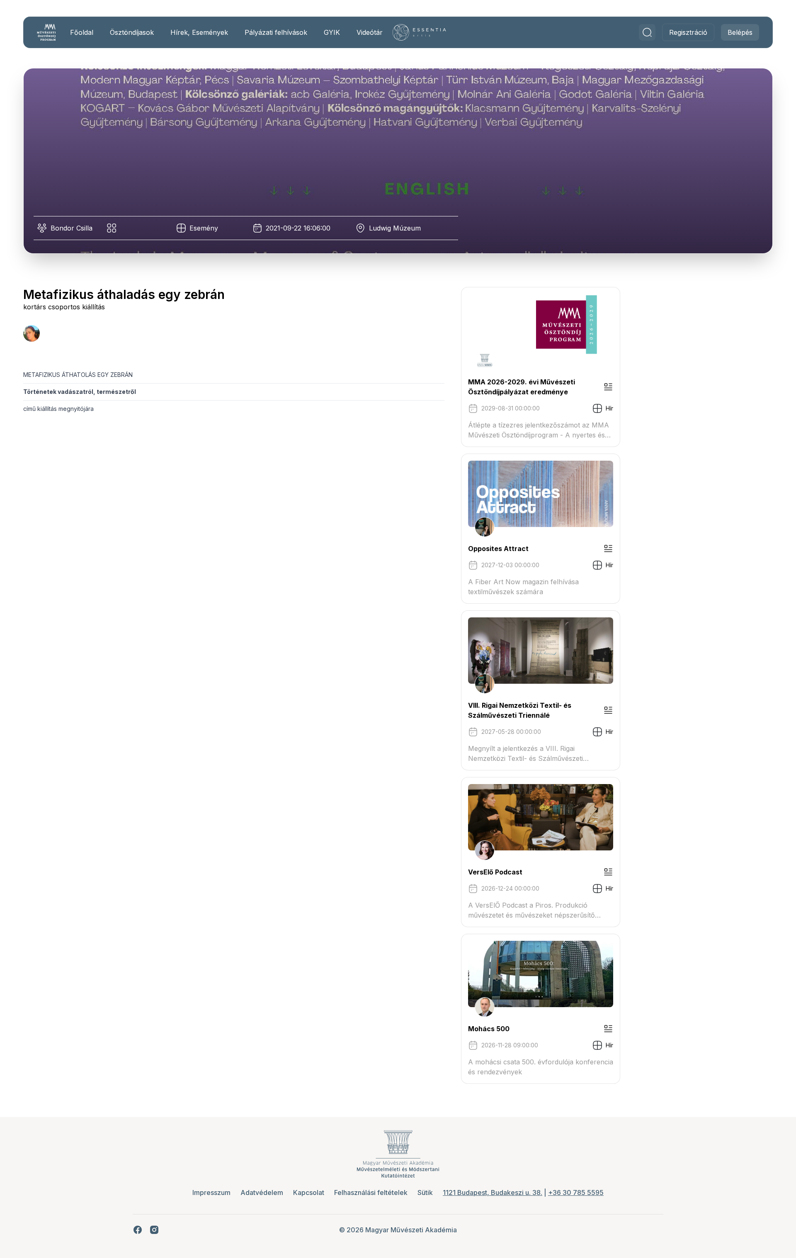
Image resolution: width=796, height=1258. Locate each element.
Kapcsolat (308, 1192)
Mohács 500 (489, 1029)
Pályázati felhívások (276, 32)
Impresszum (211, 1192)
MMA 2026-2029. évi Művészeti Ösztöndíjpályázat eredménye (521, 387)
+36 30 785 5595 (576, 1192)
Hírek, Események (199, 32)
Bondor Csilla (71, 228)
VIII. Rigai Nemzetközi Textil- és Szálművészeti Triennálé (519, 710)
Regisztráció (688, 32)
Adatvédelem (261, 1192)
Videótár (370, 32)
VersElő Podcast (495, 872)
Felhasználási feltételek (371, 1192)
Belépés (740, 32)
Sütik (425, 1192)
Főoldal (81, 32)
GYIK (332, 32)
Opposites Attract (498, 548)
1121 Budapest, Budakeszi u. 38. (492, 1192)
